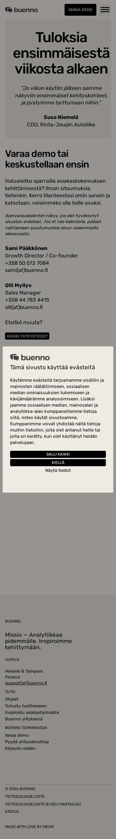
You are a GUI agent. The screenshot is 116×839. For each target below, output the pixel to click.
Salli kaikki (58, 454)
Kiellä (58, 462)
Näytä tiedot (58, 470)
